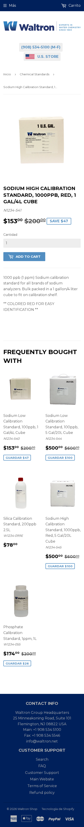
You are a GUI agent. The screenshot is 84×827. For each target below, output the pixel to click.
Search (42, 759)
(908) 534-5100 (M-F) (40, 47)
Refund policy (42, 792)
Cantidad (10, 235)
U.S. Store (47, 56)
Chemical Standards (34, 74)
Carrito (74, 5)
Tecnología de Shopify (58, 809)
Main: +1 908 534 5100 (42, 729)
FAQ (42, 766)
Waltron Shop (27, 809)
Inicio (7, 74)
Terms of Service (42, 786)
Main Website (42, 779)
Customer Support (42, 773)
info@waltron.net (42, 741)
